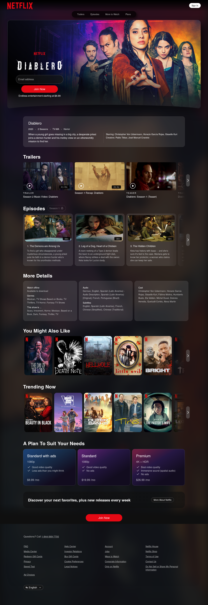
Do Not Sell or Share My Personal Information (162, 568)
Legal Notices (71, 566)
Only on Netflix (112, 566)
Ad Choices (29, 574)
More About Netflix (162, 499)
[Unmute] (173, 94)
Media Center (30, 551)
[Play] (165, 94)
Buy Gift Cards (71, 556)
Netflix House (152, 546)
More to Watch (112, 14)
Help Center (70, 546)
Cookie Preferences (73, 561)
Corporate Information (115, 561)
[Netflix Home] (18, 5)
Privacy (27, 561)
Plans (128, 14)
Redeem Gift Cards (33, 556)
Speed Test (29, 566)
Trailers (80, 14)
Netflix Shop (151, 551)
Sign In (195, 5)
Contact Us (151, 561)
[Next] (188, 180)
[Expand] (181, 94)
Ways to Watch (112, 556)
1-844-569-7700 (50, 536)
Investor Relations (73, 551)
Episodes (94, 14)
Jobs (107, 551)
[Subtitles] (189, 94)
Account (109, 546)
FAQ (26, 546)
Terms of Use (152, 556)
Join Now (39, 89)
